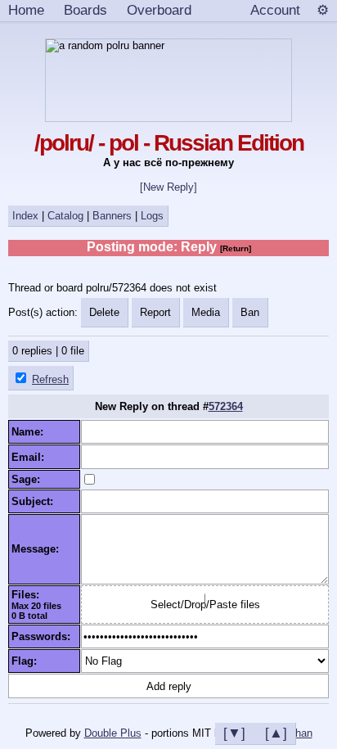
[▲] (276, 732)
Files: (28, 595)
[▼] (234, 732)
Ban (249, 312)
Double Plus (113, 733)
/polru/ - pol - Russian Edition (168, 143)
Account (275, 10)
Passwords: (44, 636)
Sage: (29, 479)
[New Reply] (168, 187)
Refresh (50, 379)
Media (205, 312)
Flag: (27, 661)
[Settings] (322, 10)
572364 (226, 406)
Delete (104, 312)
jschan (296, 733)
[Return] (235, 248)
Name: (30, 432)
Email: (31, 457)
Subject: (35, 501)
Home (26, 10)
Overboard (159, 10)
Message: (38, 549)
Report (155, 312)
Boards (85, 10)
